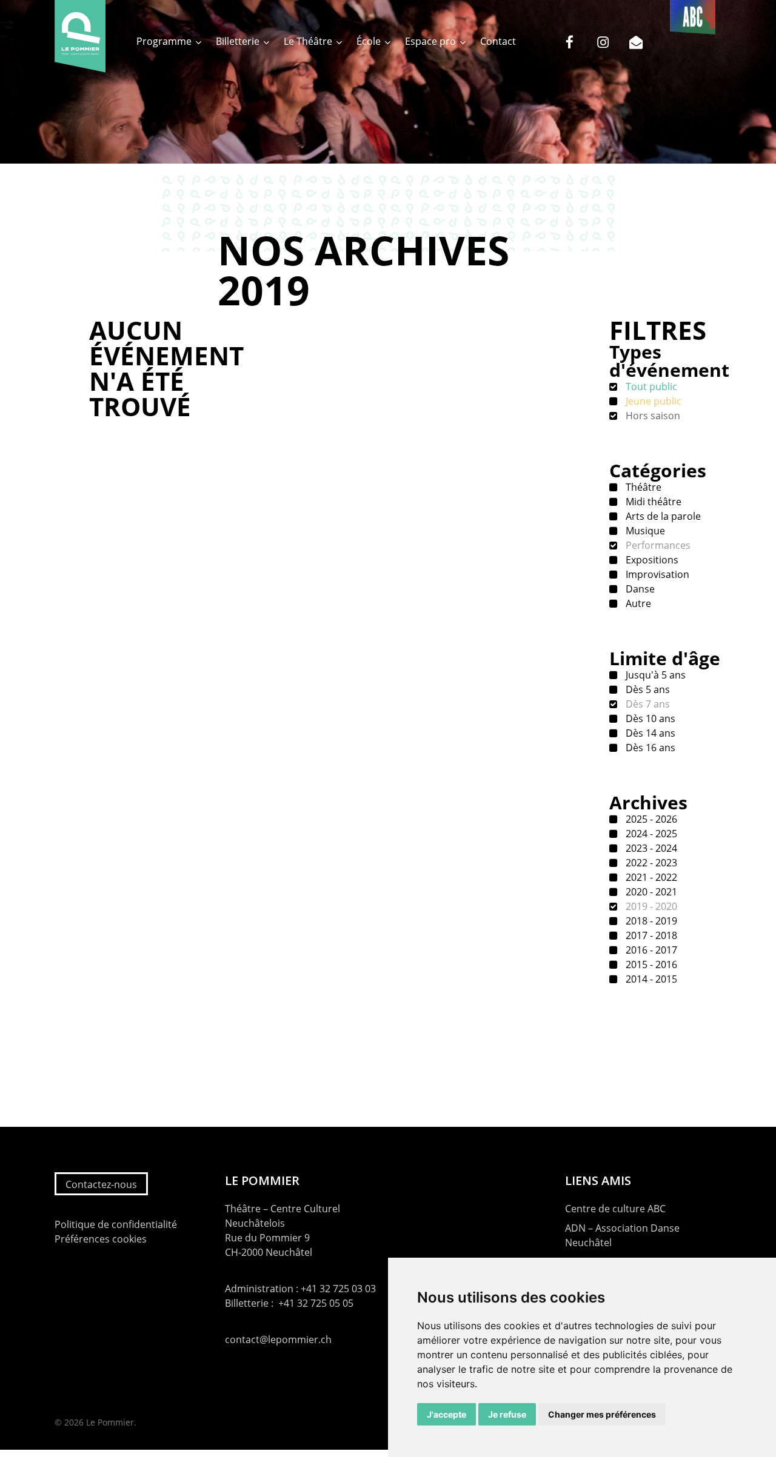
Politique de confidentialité (116, 1224)
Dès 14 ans (649, 733)
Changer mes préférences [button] (602, 1414)
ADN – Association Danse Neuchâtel (622, 1235)
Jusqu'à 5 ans (654, 675)
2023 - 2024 (650, 848)
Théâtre (642, 487)
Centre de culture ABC (615, 1208)
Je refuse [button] (507, 1414)
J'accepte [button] (446, 1414)
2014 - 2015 (650, 979)
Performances (657, 545)
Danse (639, 589)
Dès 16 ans (649, 747)
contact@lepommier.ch (278, 1339)
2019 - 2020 (650, 906)
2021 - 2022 (650, 877)
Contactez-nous (101, 1184)
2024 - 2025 (650, 833)
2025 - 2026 (650, 819)
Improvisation (656, 574)
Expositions (650, 559)
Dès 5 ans (646, 689)
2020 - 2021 (650, 891)
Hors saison (651, 415)
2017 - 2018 (650, 935)
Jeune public (652, 401)
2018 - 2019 (650, 921)
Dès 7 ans (646, 704)
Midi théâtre (652, 501)
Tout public (650, 386)
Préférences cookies (101, 1239)
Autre (637, 603)
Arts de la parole (662, 516)
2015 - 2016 (650, 964)
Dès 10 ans (649, 718)
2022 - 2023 (650, 862)
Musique (644, 530)
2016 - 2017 (650, 950)
